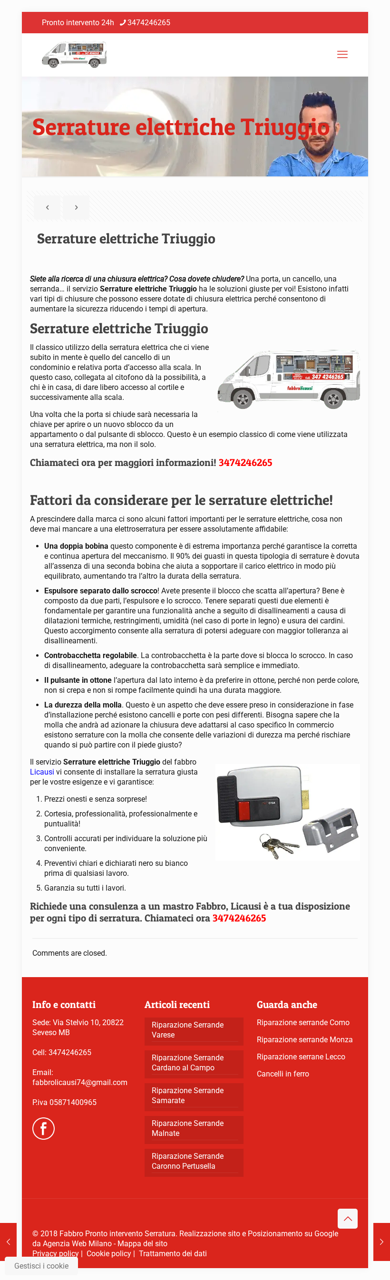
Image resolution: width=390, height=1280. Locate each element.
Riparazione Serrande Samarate (188, 1095)
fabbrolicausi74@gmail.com (79, 1082)
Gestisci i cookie (41, 1265)
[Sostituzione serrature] (74, 54)
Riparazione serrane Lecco (301, 1056)
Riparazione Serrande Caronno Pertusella (188, 1161)
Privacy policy (55, 1253)
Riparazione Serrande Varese (188, 1029)
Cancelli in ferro (283, 1073)
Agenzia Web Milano (77, 1243)
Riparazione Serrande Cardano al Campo (188, 1062)
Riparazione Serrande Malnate (188, 1128)
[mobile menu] (342, 55)
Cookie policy (109, 1253)
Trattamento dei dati (173, 1253)
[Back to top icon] (348, 1219)
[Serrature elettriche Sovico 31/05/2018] (381, 1242)
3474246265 (148, 22)
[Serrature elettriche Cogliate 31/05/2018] (8, 1242)
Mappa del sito (142, 1243)
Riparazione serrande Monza (305, 1039)
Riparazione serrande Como (303, 1022)
